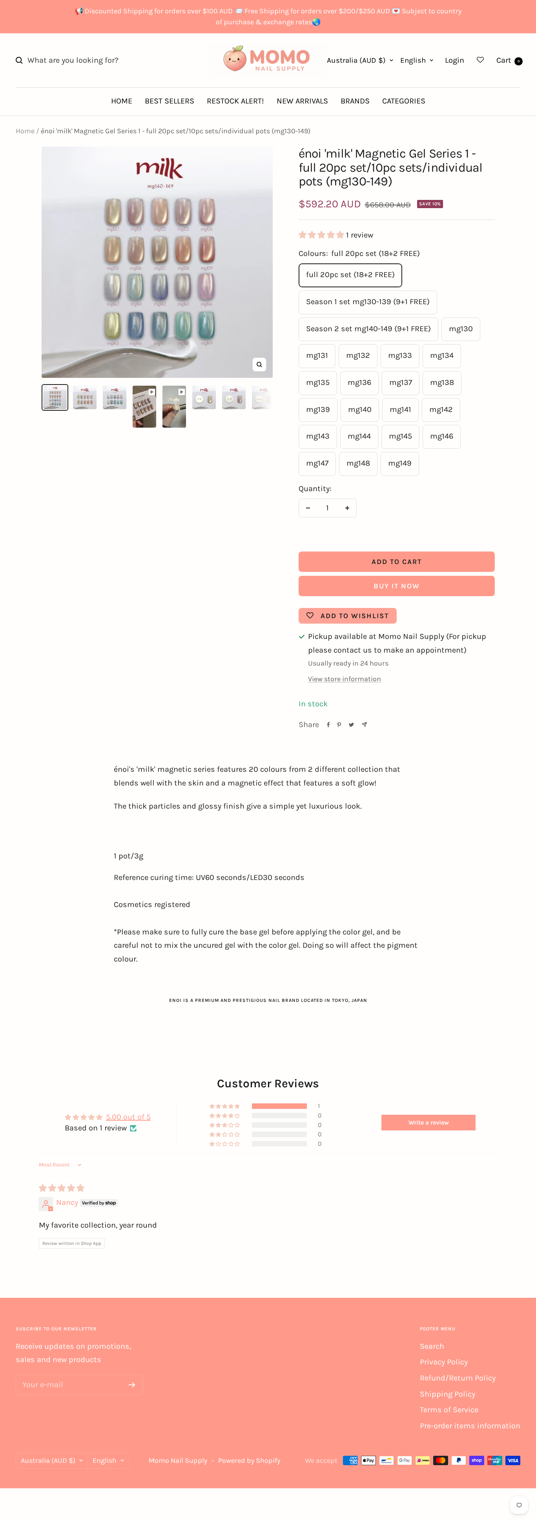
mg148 (358, 463)
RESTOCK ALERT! (235, 100)
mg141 (400, 409)
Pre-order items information (470, 1425)
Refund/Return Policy (458, 1377)
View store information (344, 679)
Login (454, 60)
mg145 (400, 436)
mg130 (461, 328)
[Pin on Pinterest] (339, 724)
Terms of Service (449, 1409)
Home (25, 131)
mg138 (442, 382)
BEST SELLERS (169, 100)
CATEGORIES (403, 100)
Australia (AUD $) (356, 60)
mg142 (441, 409)
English (413, 60)
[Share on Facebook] (328, 724)
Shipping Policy (447, 1394)
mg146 (441, 436)
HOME (121, 100)
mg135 (318, 382)
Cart (508, 60)
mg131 (317, 355)
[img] (61, 1188)
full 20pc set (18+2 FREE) (350, 274)
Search (432, 1346)
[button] (322, 234)
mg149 (400, 463)
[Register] (132, 1385)
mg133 (400, 355)
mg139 (318, 409)
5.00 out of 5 (128, 1116)
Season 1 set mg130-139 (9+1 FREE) (368, 301)
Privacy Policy (444, 1361)
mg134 (442, 355)
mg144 (359, 436)
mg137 (400, 382)
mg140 (360, 409)
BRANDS (355, 100)
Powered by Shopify (249, 1460)
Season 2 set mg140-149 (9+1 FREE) (368, 328)
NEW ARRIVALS (302, 100)
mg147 (317, 463)
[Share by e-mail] (364, 724)
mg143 (318, 436)
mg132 (358, 355)
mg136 (359, 382)
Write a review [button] (428, 1122)
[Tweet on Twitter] (351, 724)
